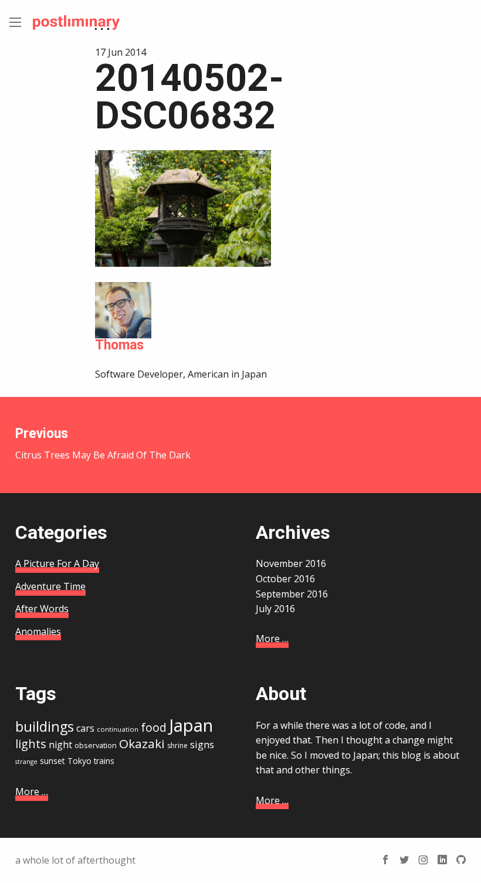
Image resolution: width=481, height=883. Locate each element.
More (272, 638)
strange (26, 762)
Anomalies (38, 631)
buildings (44, 726)
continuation (117, 729)
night (60, 744)
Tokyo (79, 760)
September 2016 (292, 593)
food (154, 727)
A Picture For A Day (57, 563)
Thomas (119, 345)
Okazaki (142, 743)
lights (30, 744)
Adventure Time (50, 586)
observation (95, 745)
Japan (191, 725)
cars (85, 728)
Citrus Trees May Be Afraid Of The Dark (103, 443)
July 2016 (275, 608)
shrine (177, 745)
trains (104, 760)
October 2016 (285, 578)
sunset (52, 760)
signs (202, 744)
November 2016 (291, 563)
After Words (42, 608)
